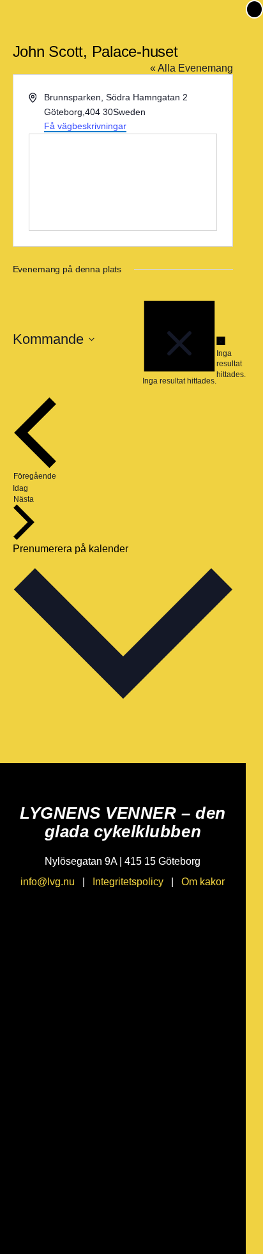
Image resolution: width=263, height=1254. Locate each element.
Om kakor (203, 881)
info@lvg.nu (47, 881)
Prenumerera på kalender (70, 548)
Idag (20, 488)
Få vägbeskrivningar (85, 126)
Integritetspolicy (128, 881)
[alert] (220, 358)
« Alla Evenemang (191, 68)
